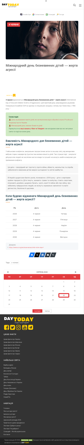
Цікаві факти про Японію (12, 345)
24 (9, 300)
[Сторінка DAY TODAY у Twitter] (12, 327)
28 (53, 300)
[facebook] (39, 1)
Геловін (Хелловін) (10, 388)
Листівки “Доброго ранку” (12, 425)
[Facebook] (32, 255)
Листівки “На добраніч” (11, 428)
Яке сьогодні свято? (10, 411)
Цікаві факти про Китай (11, 348)
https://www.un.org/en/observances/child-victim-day (25, 247)
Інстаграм (27, 82)
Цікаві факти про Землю (12, 351)
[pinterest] (43, 1)
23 (75, 295)
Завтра (47, 311)
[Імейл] (48, 255)
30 (75, 300)
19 (31, 295)
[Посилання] (53, 255)
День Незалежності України (13, 382)
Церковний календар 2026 (12, 420)
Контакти (7, 434)
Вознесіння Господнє (11, 374)
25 (20, 300)
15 (64, 291)
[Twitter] (37, 255)
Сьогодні (37, 311)
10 (9, 291)
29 (64, 300)
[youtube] (44, 1)
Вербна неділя (8, 365)
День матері (7, 371)
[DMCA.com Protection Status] (27, 440)
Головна (6, 408)
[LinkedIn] (42, 255)
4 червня (14, 262)
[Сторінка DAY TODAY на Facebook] (7, 327)
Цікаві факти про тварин (12, 354)
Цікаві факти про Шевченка (13, 342)
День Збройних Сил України (13, 391)
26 (31, 300)
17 (9, 295)
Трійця (6, 376)
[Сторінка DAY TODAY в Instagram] (18, 327)
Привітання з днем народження (14, 423)
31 (9, 304)
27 (42, 300)
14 (53, 291)
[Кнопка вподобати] (14, 95)
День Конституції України (12, 379)
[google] (41, 1)
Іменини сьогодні (9, 414)
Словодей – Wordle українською (14, 431)
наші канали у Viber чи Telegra (31, 129)
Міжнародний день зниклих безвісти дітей (26, 126)
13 (42, 291)
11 (20, 291)
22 (64, 295)
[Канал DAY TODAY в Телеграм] (31, 327)
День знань (7, 385)
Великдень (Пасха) (10, 368)
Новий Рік (7, 397)
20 (42, 295)
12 (31, 291)
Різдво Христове (9, 394)
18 (20, 295)
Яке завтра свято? (10, 417)
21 (53, 295)
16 (74, 291)
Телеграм (13, 82)
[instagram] (46, 1)
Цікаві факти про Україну (12, 339)
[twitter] (38, 1)
